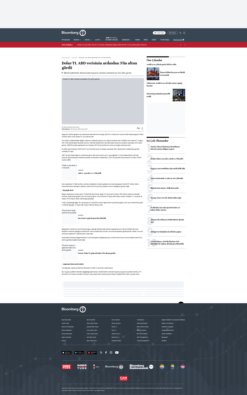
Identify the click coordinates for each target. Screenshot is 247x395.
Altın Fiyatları (91, 320)
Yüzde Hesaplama (143, 341)
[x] (101, 352)
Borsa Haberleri (67, 330)
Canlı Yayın (65, 323)
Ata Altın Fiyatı (91, 337)
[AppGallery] (92, 352)
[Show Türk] (172, 367)
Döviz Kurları (116, 320)
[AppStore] (66, 352)
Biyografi (165, 337)
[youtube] (116, 352)
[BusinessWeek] (178, 39)
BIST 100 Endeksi (142, 334)
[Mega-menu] (184, 33)
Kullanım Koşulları (167, 327)
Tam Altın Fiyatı (92, 330)
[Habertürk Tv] (82, 367)
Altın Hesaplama (142, 337)
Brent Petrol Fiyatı (142, 327)
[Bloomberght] (74, 33)
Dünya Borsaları (67, 334)
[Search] (180, 33)
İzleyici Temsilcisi (167, 323)
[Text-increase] (138, 128)
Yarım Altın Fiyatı (92, 334)
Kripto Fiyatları (66, 337)
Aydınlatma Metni (168, 330)
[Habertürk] (66, 367)
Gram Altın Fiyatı (92, 323)
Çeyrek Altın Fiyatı (93, 327)
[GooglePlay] (79, 352)
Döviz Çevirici (116, 323)
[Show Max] (183, 367)
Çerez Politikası (167, 334)
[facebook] (106, 352)
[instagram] (111, 352)
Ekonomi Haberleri (68, 327)
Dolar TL (114, 327)
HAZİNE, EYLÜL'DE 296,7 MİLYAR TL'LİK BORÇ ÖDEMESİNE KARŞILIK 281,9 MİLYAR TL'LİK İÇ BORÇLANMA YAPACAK (112, 45)
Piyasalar (74, 57)
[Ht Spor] (96, 367)
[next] (184, 45)
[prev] (180, 45)
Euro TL (114, 330)
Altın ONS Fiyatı (92, 341)
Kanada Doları (116, 341)
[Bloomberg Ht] (114, 367)
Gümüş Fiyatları (142, 323)
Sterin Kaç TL (116, 334)
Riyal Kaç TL (115, 337)
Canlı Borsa (140, 320)
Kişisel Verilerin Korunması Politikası (173, 320)
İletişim (164, 341)
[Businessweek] (141, 367)
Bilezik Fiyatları (141, 330)
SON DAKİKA (67, 45)
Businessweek (66, 320)
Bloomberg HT (66, 57)
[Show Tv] (162, 367)
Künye (64, 341)
